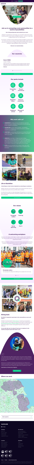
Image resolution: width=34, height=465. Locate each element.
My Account (20, 443)
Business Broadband (22, 432)
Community (3, 434)
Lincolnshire (3, 447)
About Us (3, 431)
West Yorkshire (4, 445)
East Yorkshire (4, 443)
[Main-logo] (3, 3)
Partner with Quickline (22, 437)
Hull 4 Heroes (16, 320)
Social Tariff (20, 433)
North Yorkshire (4, 442)
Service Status (21, 445)
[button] (33, 3)
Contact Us (20, 444)
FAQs (19, 442)
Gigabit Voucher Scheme (23, 434)
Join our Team (4, 432)
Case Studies (3, 433)
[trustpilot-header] (17, 1)
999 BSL (19, 447)
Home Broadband (21, 431)
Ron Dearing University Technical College (10, 323)
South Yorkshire (4, 444)
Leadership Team (4, 436)
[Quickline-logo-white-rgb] (4, 424)
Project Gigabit (21, 436)
